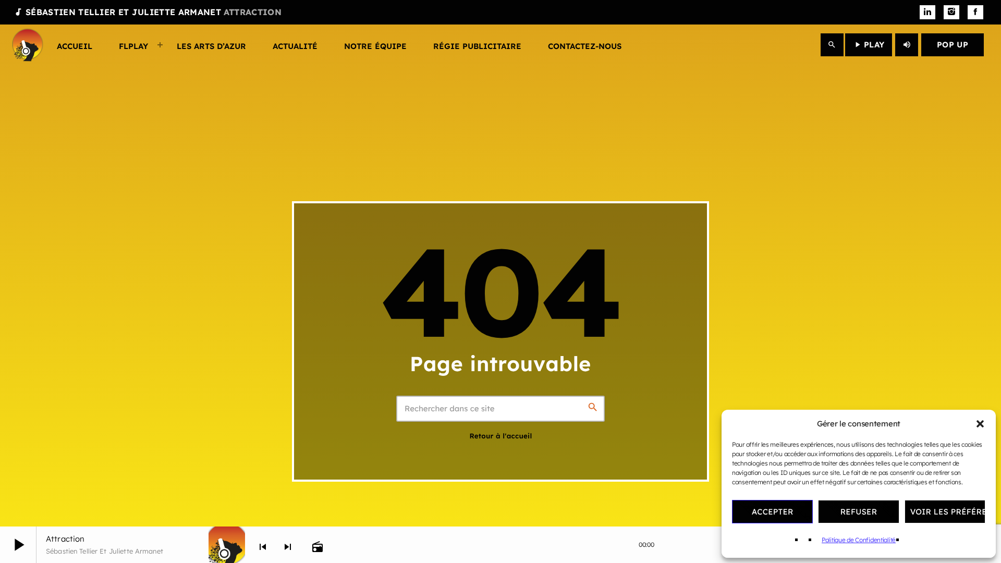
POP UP (952, 45)
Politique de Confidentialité (859, 540)
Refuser (858, 512)
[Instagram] (951, 12)
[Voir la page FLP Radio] (227, 545)
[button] (980, 424)
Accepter (773, 512)
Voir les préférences (947, 512)
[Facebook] (975, 12)
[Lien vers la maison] (27, 45)
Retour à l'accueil (500, 436)
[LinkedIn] (927, 12)
